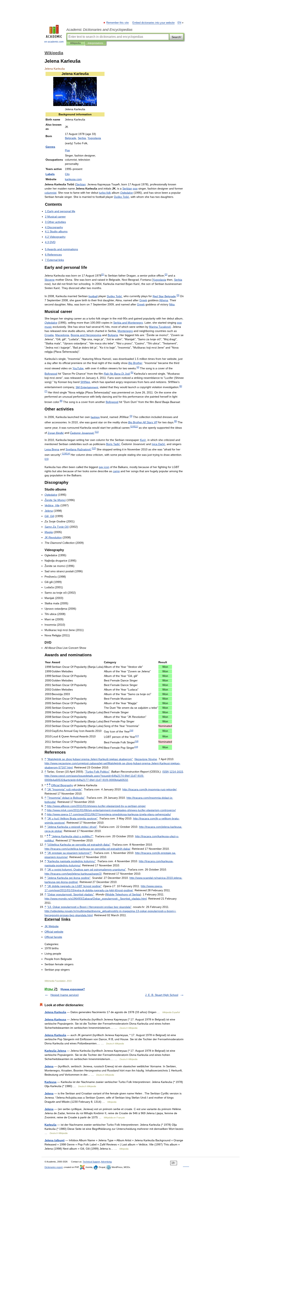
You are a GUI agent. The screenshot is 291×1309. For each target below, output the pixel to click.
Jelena (49, 1066)
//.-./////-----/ (109, 814)
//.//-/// (73, 873)
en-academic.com (54, 41)
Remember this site (118, 22)
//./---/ (149, 789)
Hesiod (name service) (64, 994)
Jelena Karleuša (55, 1012)
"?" (72, 836)
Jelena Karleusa (55, 1019)
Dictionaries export (54, 1167)
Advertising (106, 1161)
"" (90, 759)
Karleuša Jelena (55, 1050)
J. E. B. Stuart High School (161, 994)
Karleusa (50, 1082)
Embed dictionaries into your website (153, 22)
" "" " (64, 789)
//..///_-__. (96, 898)
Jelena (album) (55, 1140)
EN (179, 22)
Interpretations (95, 43)
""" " (66, 797)
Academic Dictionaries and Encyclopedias (99, 30)
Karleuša (50, 1124)
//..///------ (96, 806)
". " (89, 906)
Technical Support (91, 1161)
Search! (176, 37)
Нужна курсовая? (73, 989)
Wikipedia (75, 43)
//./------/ (87, 848)
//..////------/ (111, 810)
